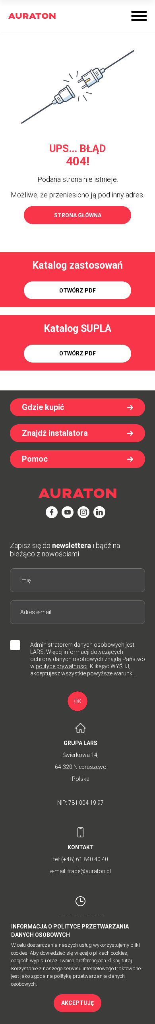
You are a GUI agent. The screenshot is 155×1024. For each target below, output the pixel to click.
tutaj (127, 961)
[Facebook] (52, 512)
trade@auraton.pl (89, 871)
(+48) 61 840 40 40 (84, 859)
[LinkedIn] (99, 512)
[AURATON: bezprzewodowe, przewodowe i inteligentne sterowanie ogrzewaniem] (32, 16)
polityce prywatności (61, 666)
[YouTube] (68, 512)
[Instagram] (83, 512)
